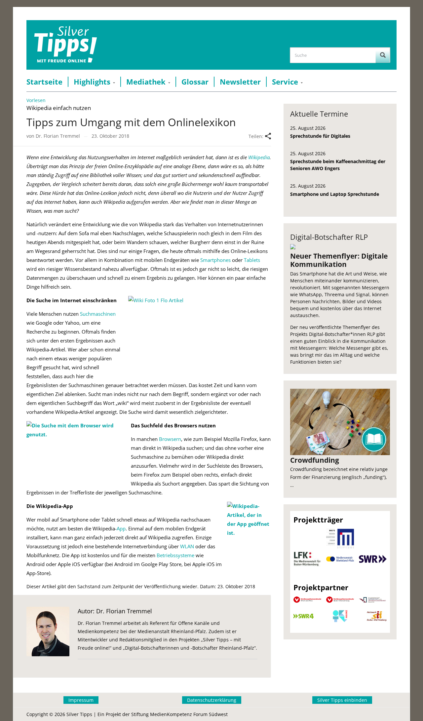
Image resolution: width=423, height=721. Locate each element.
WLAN (187, 546)
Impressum (81, 700)
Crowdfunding (314, 460)
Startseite (44, 82)
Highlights (92, 82)
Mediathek (146, 82)
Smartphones (215, 260)
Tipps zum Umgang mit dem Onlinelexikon (131, 122)
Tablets (252, 260)
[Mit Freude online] (65, 45)
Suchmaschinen (98, 313)
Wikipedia (259, 157)
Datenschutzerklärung (211, 700)
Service (285, 82)
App (121, 528)
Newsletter (240, 82)
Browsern (170, 439)
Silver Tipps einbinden (342, 700)
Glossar (195, 82)
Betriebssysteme (175, 555)
